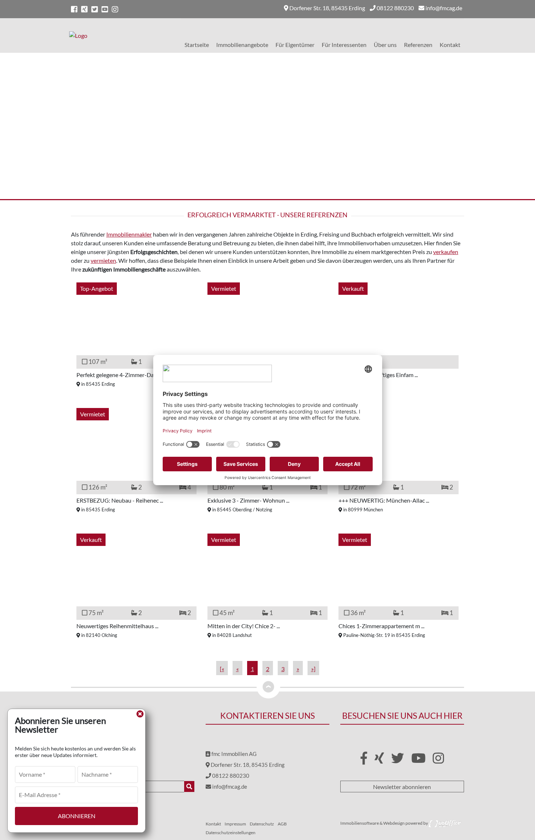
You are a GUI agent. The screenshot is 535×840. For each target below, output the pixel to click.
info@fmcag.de (443, 7)
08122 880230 (395, 7)
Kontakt (450, 44)
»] (313, 668)
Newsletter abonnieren (402, 786)
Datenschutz (262, 824)
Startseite (197, 44)
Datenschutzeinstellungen (230, 832)
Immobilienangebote (242, 44)
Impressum (235, 824)
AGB (282, 824)
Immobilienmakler (129, 234)
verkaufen (445, 251)
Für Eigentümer (295, 44)
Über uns (385, 44)
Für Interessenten (344, 44)
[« (222, 668)
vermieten (103, 260)
